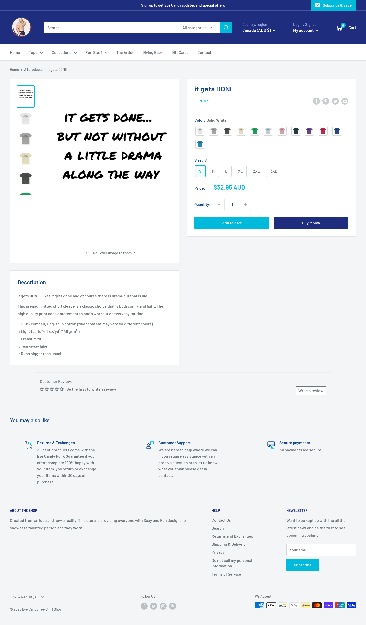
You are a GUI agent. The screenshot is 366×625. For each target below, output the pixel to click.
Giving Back (152, 52)
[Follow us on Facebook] (144, 605)
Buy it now (311, 222)
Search (218, 528)
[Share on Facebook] (316, 101)
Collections (61, 52)
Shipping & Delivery (229, 544)
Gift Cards (180, 52)
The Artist (125, 52)
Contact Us (221, 520)
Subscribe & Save (337, 5)
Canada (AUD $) (24, 597)
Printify (201, 101)
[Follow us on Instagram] (163, 605)
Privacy (218, 552)
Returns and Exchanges (232, 536)
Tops (33, 52)
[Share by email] (344, 101)
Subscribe (303, 564)
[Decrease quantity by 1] (219, 204)
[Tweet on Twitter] (335, 101)
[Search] (226, 27)
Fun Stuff (94, 52)
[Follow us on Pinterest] (172, 605)
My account (303, 30)
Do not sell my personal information (232, 563)
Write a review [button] (310, 390)
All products (33, 69)
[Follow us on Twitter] (153, 605)
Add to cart (232, 222)
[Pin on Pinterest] (325, 101)
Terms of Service (226, 574)
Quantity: (202, 204)
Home (15, 52)
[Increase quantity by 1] (245, 204)
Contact (204, 52)
